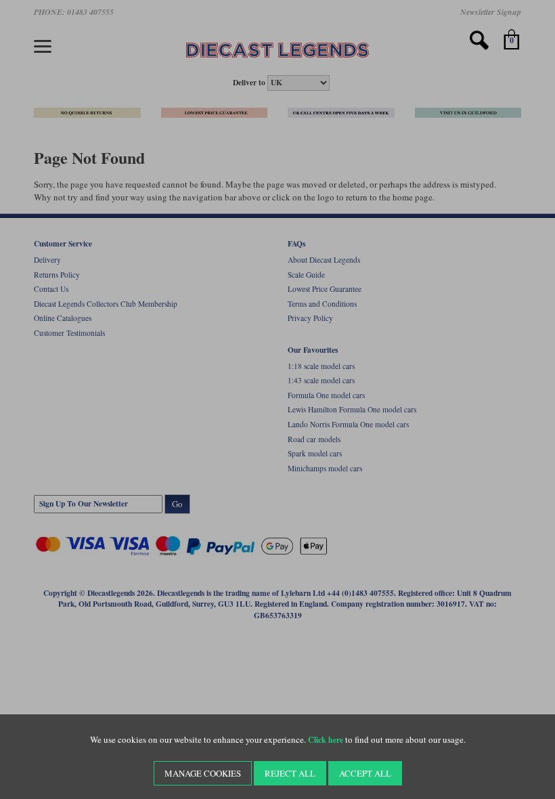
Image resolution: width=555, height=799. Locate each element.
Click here (325, 740)
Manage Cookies (202, 773)
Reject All (290, 773)
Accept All (365, 773)
